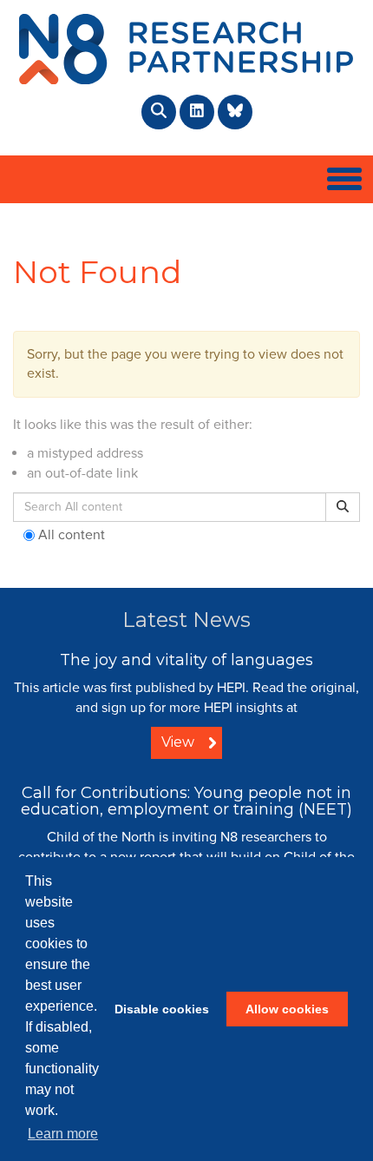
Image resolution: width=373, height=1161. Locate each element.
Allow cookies (287, 1009)
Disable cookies (162, 1009)
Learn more (63, 1133)
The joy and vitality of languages (186, 660)
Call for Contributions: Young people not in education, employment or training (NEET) (186, 801)
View (177, 742)
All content (70, 535)
